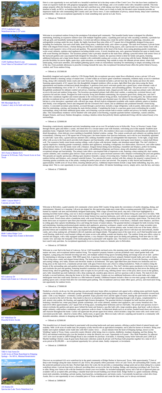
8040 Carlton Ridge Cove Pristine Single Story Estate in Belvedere (17, 234)
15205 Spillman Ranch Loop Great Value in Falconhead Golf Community (19, 63)
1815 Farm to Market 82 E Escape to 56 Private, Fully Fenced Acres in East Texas (20, 155)
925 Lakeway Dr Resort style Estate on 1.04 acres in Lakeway (19, 278)
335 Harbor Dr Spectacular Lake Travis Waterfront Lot (17, 388)
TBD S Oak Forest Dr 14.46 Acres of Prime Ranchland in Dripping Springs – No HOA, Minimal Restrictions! (19, 354)
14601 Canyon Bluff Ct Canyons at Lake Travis (10, 202)
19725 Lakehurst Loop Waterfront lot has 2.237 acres (13, 30)
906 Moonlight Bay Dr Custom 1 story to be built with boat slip (17, 104)
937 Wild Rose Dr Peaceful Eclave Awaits (10, 319)
